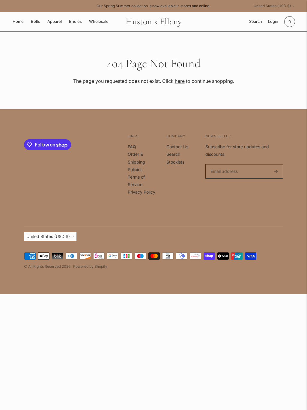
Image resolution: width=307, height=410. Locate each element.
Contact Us (177, 146)
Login (273, 21)
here (180, 81)
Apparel (54, 21)
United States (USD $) (272, 6)
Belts (35, 21)
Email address (223, 164)
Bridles (75, 21)
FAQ (132, 146)
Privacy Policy (141, 191)
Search (173, 154)
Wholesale (99, 21)
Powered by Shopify (90, 266)
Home (18, 21)
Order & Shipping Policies (136, 162)
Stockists (175, 161)
